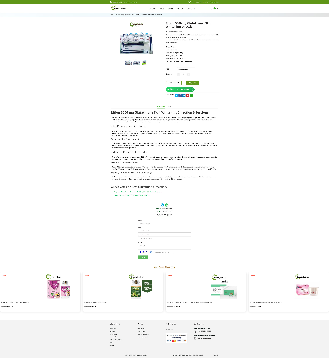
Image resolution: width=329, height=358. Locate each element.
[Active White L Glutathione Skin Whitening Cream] (289, 286)
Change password (143, 337)
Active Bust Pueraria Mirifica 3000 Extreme (15, 302)
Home (111, 14)
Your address (141, 331)
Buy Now (192, 83)
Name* (140, 220)
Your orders (141, 328)
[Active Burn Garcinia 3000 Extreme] (123, 286)
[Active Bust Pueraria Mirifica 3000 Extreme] (40, 286)
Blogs (170, 9)
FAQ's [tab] (169, 106)
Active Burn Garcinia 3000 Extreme (95, 302)
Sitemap (216, 355)
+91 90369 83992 (167, 208)
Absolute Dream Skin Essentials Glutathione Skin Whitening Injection (189, 302)
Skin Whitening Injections (122, 14)
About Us (179, 9)
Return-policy (113, 334)
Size (167, 69)
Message (141, 242)
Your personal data (143, 334)
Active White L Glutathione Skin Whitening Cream (266, 302)
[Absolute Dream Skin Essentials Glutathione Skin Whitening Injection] (206, 286)
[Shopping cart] (218, 8)
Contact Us (191, 9)
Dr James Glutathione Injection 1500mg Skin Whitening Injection (138, 192)
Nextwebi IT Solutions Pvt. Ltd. (194, 355)
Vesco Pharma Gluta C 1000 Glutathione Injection (132, 195)
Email (140, 227)
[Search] (210, 8)
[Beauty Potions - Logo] (122, 7)
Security (112, 345)
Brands (153, 9)
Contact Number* (143, 235)
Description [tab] (161, 106)
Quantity (169, 74)
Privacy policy (113, 337)
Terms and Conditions (116, 339)
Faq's (111, 342)
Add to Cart (174, 83)
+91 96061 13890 (167, 211)
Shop (162, 9)
